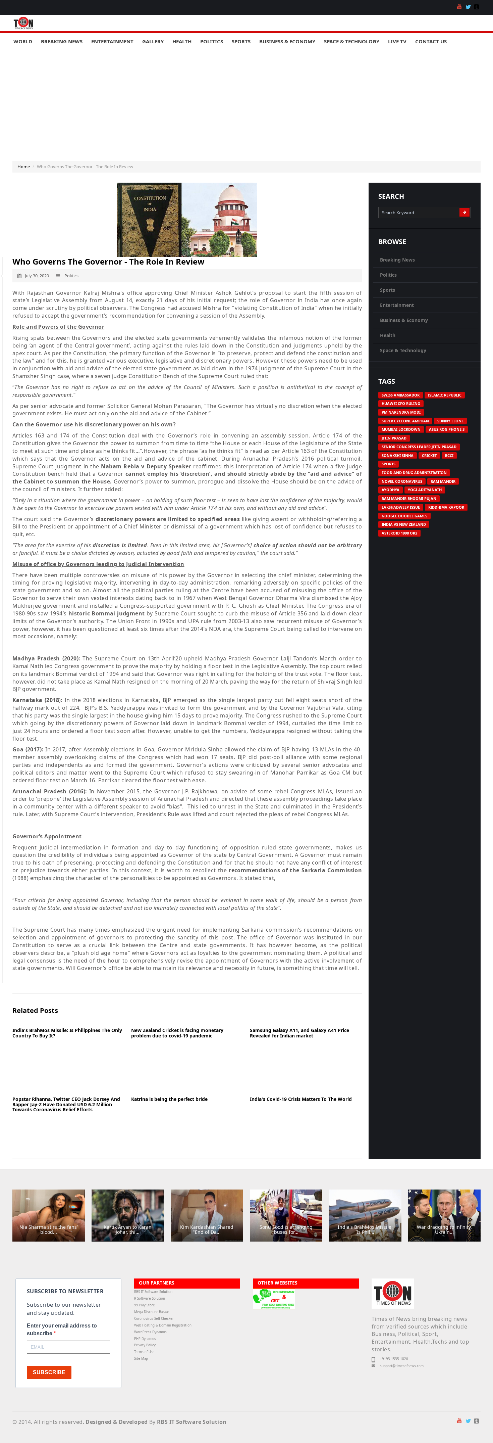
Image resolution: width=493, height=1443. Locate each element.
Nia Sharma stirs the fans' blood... (48, 1229)
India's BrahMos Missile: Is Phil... (365, 1229)
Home (23, 167)
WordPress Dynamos (150, 1332)
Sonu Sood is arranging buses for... (286, 1229)
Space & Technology (351, 41)
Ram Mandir (443, 481)
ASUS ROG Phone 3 (446, 429)
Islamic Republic (444, 395)
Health (181, 41)
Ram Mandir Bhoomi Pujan (409, 498)
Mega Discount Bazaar (151, 1312)
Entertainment (112, 41)
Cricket (429, 455)
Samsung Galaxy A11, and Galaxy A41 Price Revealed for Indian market (299, 1032)
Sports (241, 41)
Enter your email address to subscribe (62, 1329)
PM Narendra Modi (401, 412)
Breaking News (62, 41)
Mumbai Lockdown (401, 429)
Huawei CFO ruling (401, 403)
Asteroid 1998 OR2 (399, 533)
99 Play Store (144, 1305)
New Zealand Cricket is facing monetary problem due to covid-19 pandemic (177, 1032)
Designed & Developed (117, 1422)
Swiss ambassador (401, 395)
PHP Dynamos (145, 1339)
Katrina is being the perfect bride (169, 1099)
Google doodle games (404, 515)
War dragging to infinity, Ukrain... (444, 1229)
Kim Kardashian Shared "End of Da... (206, 1229)
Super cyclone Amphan (405, 420)
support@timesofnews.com (402, 1366)
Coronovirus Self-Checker (154, 1318)
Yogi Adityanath (425, 489)
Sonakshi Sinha (398, 455)
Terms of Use (144, 1352)
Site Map (141, 1358)
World (22, 41)
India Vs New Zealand (404, 524)
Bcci (449, 455)
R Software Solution (149, 1298)
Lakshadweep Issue (401, 507)
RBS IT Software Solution (153, 1292)
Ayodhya (390, 489)
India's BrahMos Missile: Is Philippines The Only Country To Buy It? (67, 1032)
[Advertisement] (246, 100)
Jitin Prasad (394, 437)
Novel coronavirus (402, 481)
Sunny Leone (450, 420)
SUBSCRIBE (49, 1372)
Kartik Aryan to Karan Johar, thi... (128, 1229)
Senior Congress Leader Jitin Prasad (419, 446)
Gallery (153, 41)
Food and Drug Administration (414, 472)
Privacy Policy (145, 1345)
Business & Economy (287, 41)
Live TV (397, 41)
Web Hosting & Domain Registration (162, 1325)
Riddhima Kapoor (446, 507)
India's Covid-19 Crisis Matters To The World (301, 1099)
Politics (211, 41)
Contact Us (431, 41)
